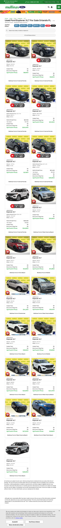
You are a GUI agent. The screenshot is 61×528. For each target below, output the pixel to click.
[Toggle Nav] (59, 7)
